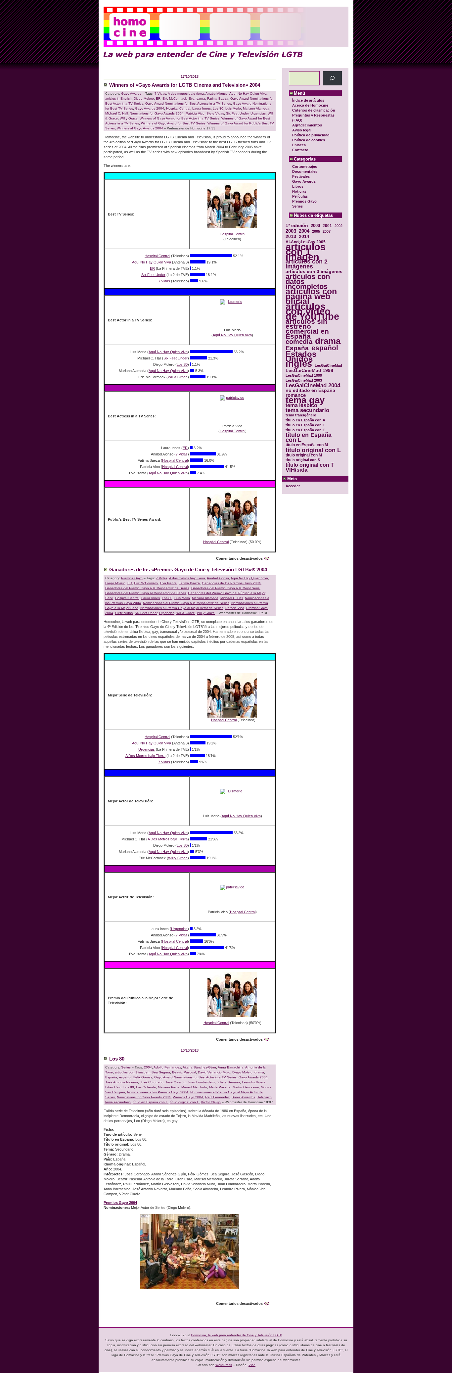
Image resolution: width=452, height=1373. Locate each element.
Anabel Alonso (216, 93)
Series (297, 206)
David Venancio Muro (214, 1072)
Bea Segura (161, 1072)
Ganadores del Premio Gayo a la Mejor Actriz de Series (147, 588)
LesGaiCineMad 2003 (304, 380)
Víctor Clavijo (211, 1102)
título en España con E (305, 430)
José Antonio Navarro (121, 1082)
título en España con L (309, 438)
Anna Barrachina (231, 1067)
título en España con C (305, 425)
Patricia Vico (195, 113)
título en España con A (305, 420)
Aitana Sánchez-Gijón (199, 1067)
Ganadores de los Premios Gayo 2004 (231, 583)
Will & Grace (178, 377)
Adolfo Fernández (167, 1067)
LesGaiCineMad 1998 (309, 370)
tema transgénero (301, 415)
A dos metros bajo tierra (186, 93)
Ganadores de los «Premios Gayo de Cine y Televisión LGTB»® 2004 (188, 569)
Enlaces (299, 145)
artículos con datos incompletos (308, 281)
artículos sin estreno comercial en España (307, 329)
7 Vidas (160, 93)
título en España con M (307, 445)
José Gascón (175, 1082)
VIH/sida (296, 469)
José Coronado (151, 1082)
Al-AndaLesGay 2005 (306, 242)
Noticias (299, 191)
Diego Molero (144, 98)
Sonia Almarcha (243, 1097)
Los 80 (218, 108)
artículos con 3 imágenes (314, 271)
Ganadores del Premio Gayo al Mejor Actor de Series (145, 593)
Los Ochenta (146, 1087)
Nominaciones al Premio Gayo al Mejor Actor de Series (181, 608)
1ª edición (297, 225)
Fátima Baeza (217, 98)
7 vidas (164, 281)
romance (296, 395)
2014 (304, 236)
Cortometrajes (304, 166)
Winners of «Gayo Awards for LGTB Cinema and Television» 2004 (184, 85)
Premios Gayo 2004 (188, 1097)
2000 (315, 225)
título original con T (310, 464)
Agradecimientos (307, 125)
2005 (316, 231)
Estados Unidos (301, 356)
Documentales (304, 171)
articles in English (118, 98)
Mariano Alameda (256, 108)
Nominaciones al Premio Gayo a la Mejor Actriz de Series (186, 603)
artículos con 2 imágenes (307, 264)
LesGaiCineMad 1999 (304, 375)
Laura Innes (201, 108)
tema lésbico (301, 405)
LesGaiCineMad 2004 (313, 385)
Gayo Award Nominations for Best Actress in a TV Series (188, 103)
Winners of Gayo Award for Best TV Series (173, 123)
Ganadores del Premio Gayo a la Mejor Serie (225, 588)
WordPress (223, 1365)
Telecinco (264, 1097)
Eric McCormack (174, 98)
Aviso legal (301, 130)
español (324, 347)
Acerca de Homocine (310, 105)
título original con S (303, 460)
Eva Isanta (197, 98)
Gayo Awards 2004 (149, 108)
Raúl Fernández (217, 1097)
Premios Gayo (304, 201)
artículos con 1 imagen (306, 251)
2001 (327, 225)
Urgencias (258, 113)
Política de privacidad (311, 135)
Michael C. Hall (116, 113)
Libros (297, 186)
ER (158, 98)
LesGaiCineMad (328, 365)
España (297, 348)
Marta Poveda (220, 1087)
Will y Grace (129, 118)
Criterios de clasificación (313, 110)
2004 (304, 230)
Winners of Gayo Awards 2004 (140, 128)
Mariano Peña (168, 1087)
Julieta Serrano (228, 1082)
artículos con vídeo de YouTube (312, 311)
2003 (291, 230)
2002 (338, 226)
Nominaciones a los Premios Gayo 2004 (157, 1092)
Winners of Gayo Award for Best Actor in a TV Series (179, 118)
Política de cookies (308, 140)
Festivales (301, 176)
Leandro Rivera (253, 1082)
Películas (300, 196)
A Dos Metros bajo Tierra (145, 756)
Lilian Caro (113, 1087)
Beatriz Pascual (184, 1072)
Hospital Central (178, 108)
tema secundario (307, 410)
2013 (291, 236)
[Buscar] (332, 78)
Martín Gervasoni (246, 1087)
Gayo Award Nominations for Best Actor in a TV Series (195, 1077)
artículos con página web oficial (311, 296)
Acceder (293, 486)
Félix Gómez (142, 1077)
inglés (299, 363)
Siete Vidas (215, 113)
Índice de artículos (308, 100)
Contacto (300, 150)
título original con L (313, 450)
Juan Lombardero (201, 1082)
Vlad (252, 1365)
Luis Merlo (233, 108)
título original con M (304, 455)
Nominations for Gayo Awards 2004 (157, 113)
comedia (299, 341)
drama (327, 341)
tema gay (305, 400)
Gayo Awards (304, 181)
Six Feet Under (237, 113)
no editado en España (310, 390)
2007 (327, 231)
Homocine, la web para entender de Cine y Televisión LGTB (236, 1335)
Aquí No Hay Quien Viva (248, 93)
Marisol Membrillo (194, 1087)
